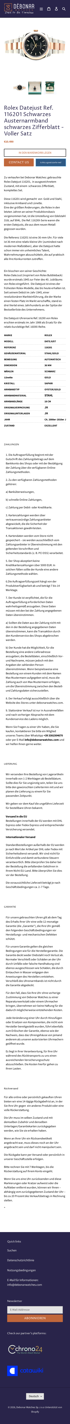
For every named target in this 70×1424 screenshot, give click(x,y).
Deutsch (34, 1396)
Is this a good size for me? (50, 162)
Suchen (12, 1250)
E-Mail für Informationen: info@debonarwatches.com (24, 1282)
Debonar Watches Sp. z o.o (30, 1407)
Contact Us (19, 162)
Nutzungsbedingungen (21, 1270)
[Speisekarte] (41, 9)
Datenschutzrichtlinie (20, 1260)
